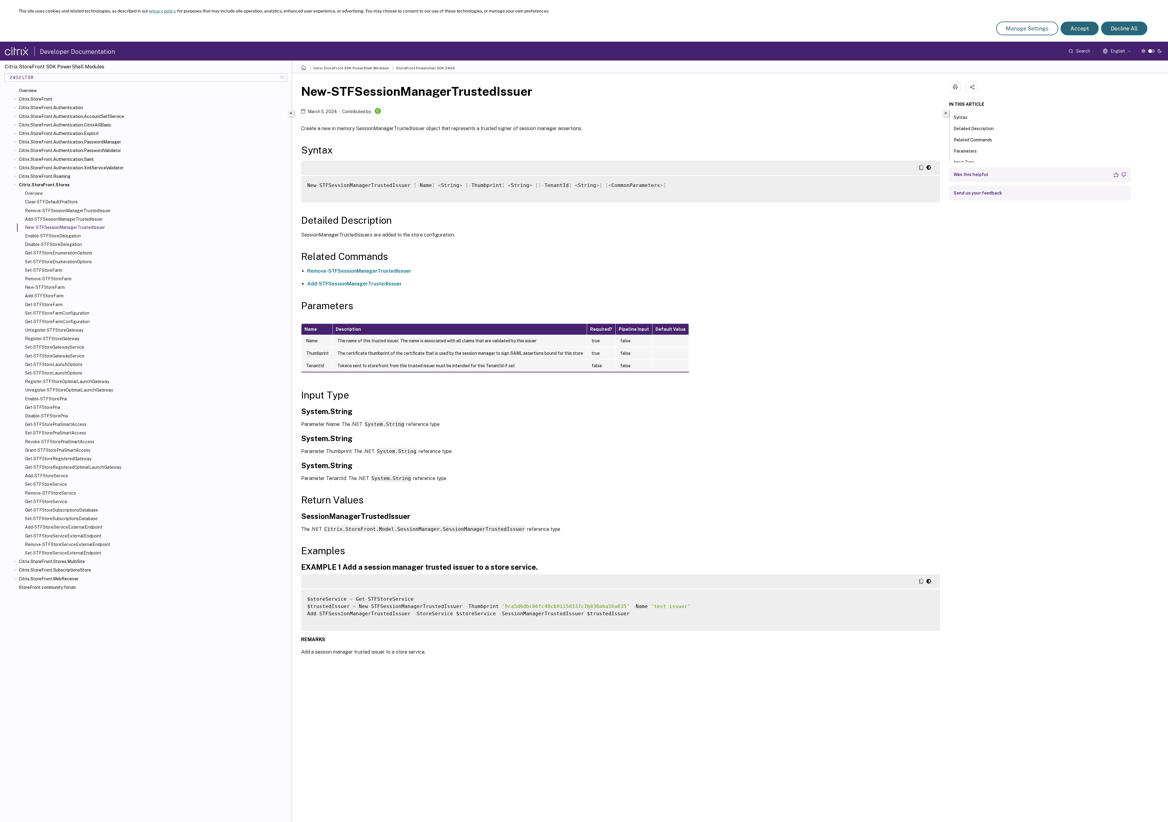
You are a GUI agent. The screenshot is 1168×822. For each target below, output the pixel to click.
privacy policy (162, 11)
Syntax (961, 117)
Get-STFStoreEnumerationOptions (58, 252)
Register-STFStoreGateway (52, 338)
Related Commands (973, 139)
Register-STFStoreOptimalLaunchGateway (67, 381)
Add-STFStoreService (46, 475)
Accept (1079, 28)
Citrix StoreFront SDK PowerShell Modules (351, 68)
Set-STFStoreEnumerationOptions (58, 261)
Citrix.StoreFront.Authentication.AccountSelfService (71, 116)
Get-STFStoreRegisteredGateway (58, 458)
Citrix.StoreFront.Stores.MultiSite (52, 561)
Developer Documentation (77, 51)
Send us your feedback (978, 193)
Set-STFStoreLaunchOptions (53, 373)
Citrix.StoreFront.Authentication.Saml (56, 159)
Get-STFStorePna (42, 407)
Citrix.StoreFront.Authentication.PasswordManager (70, 142)
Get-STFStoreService (46, 501)
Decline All (1124, 28)
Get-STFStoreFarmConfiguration (57, 321)
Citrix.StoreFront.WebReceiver (49, 578)
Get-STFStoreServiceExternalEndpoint (63, 536)
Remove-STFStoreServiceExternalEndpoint (67, 544)
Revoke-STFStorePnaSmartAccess (59, 441)
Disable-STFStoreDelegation (53, 244)
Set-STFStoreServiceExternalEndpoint (63, 553)
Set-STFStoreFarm (43, 270)
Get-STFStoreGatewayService (55, 356)
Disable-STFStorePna (46, 415)
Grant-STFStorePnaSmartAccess (57, 450)
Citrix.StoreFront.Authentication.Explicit (59, 133)
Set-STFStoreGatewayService (54, 347)
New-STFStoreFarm (45, 287)
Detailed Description (974, 128)
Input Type (964, 162)
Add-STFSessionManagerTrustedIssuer (64, 219)
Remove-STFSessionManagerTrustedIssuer (68, 210)
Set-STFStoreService (46, 484)
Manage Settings (1027, 28)
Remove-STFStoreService (50, 493)
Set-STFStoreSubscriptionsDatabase (61, 518)
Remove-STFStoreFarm (48, 278)
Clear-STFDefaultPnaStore (51, 201)
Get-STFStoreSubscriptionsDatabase (61, 510)
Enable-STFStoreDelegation (53, 235)
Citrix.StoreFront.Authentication (51, 107)
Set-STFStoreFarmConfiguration (57, 313)
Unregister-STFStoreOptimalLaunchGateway (69, 390)
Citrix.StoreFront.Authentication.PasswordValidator (70, 150)
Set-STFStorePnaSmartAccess (55, 432)
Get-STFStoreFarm (44, 304)
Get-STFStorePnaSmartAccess (55, 424)
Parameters (965, 151)
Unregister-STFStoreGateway (54, 330)
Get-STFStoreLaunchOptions (53, 364)
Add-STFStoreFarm (44, 295)
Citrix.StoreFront (35, 99)
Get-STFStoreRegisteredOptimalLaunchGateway (73, 467)
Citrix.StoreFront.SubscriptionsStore (55, 570)
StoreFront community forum (47, 587)
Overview (28, 90)
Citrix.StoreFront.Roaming (45, 176)
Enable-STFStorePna (46, 398)
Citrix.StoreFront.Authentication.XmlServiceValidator (71, 167)
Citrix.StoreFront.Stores (44, 184)
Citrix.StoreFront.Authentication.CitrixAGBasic (65, 125)
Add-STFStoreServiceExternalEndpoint (63, 527)
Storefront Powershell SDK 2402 (425, 68)
